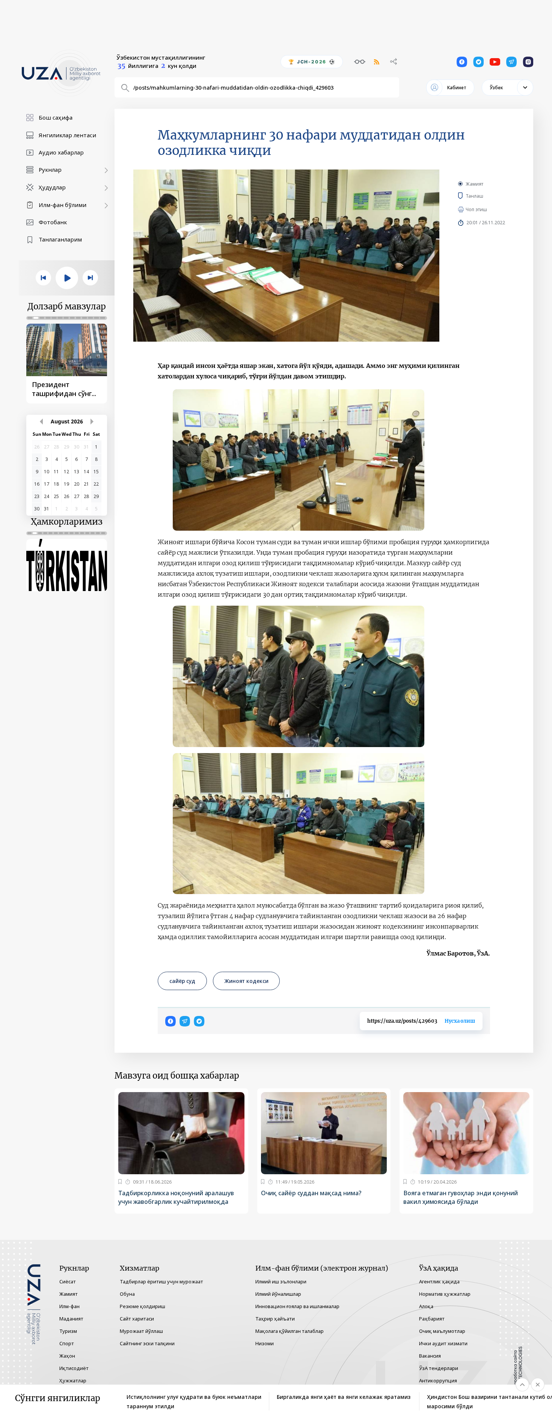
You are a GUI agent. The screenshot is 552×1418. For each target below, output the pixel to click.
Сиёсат (67, 1281)
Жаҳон (67, 1355)
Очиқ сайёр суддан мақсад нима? (311, 1193)
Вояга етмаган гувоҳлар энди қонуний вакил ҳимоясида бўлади (460, 1197)
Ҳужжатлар (72, 1380)
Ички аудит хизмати (443, 1343)
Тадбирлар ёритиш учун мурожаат (161, 1281)
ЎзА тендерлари (438, 1368)
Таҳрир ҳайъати (275, 1318)
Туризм (68, 1331)
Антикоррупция (438, 1380)
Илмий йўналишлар (278, 1293)
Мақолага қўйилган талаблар (289, 1331)
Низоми (264, 1343)
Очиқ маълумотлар (442, 1331)
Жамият (474, 184)
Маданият (71, 1318)
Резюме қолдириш (142, 1306)
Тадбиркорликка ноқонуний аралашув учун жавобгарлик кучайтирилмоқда (176, 1197)
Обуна (127, 1293)
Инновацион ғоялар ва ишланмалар (297, 1306)
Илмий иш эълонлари (280, 1281)
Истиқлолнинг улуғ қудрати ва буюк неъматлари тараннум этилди (194, 1401)
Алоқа (426, 1306)
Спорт (66, 1343)
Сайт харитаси (137, 1318)
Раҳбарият (432, 1318)
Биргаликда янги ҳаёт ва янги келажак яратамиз (343, 1396)
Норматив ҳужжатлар (445, 1293)
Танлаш (485, 195)
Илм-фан (69, 1306)
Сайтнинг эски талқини (147, 1343)
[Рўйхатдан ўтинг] (120, 1181)
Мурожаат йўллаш (141, 1331)
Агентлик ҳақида (439, 1281)
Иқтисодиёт (74, 1368)
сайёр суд (182, 980)
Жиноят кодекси (246, 980)
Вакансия (430, 1355)
